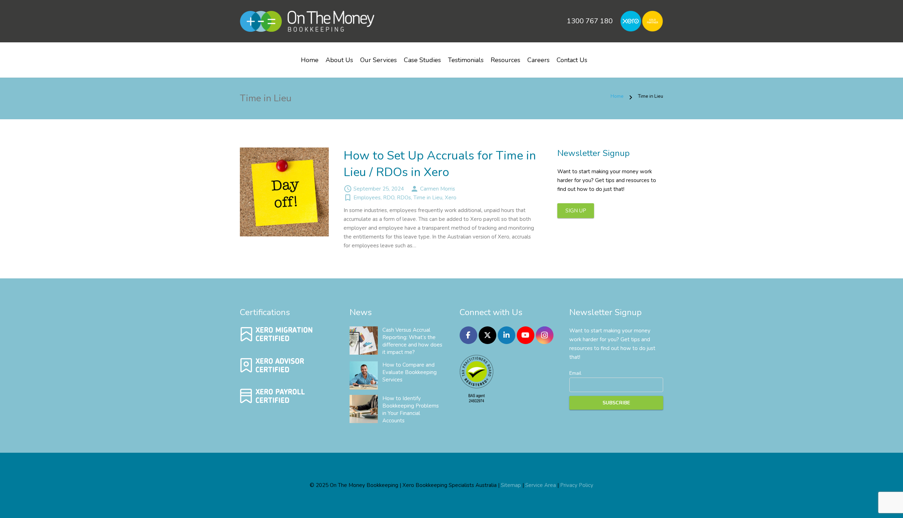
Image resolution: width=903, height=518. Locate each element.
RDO (388, 197)
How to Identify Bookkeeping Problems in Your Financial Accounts (410, 409)
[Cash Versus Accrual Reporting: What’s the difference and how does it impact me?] (364, 340)
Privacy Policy (576, 485)
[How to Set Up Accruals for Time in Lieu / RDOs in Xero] (284, 191)
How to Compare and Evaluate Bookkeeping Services (409, 372)
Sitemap (511, 485)
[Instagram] (544, 335)
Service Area (540, 485)
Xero (450, 197)
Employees (367, 197)
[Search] (599, 57)
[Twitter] (487, 335)
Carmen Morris (437, 188)
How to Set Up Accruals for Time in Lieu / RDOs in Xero (440, 164)
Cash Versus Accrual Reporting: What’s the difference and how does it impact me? (412, 341)
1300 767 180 (590, 21)
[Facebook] (468, 335)
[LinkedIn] (506, 335)
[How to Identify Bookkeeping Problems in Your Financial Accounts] (364, 409)
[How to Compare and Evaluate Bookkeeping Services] (364, 375)
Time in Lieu (427, 197)
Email (575, 373)
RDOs (404, 197)
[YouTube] (525, 335)
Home (617, 96)
